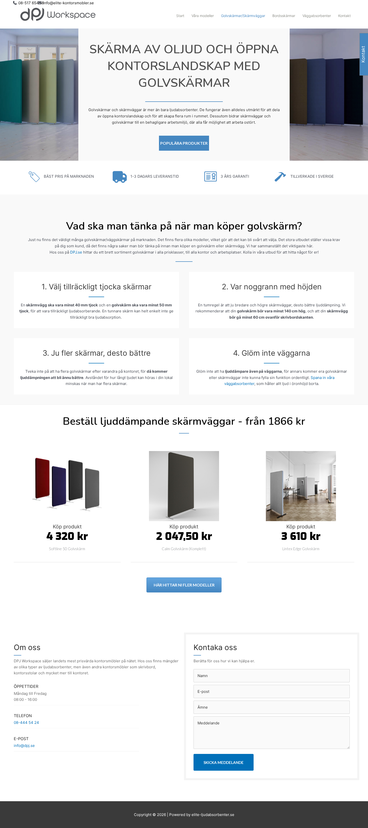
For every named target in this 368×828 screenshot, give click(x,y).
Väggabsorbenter (316, 16)
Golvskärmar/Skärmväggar (243, 16)
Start (180, 16)
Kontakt (344, 16)
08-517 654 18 (31, 3)
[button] (184, 143)
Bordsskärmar (283, 16)
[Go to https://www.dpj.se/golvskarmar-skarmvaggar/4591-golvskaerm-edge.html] (300, 503)
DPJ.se (76, 252)
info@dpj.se (24, 745)
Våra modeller (203, 16)
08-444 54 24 (26, 722)
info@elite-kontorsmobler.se (68, 3)
